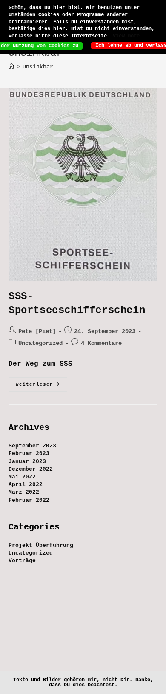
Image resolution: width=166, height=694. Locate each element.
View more (126, 36)
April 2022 (26, 484)
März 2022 (24, 492)
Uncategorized (40, 343)
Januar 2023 (27, 461)
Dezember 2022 (31, 469)
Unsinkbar (38, 67)
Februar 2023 (29, 453)
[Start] (11, 67)
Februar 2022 (29, 500)
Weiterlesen (41, 386)
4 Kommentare (101, 343)
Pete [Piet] (37, 331)
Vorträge (22, 560)
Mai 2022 (22, 477)
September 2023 (32, 446)
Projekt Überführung (41, 545)
